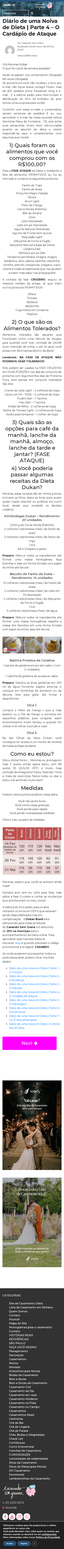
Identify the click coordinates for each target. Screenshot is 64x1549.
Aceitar (9, 1543)
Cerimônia (16, 1418)
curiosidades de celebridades (28, 1458)
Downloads (16, 1474)
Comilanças (17, 1442)
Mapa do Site (18, 1323)
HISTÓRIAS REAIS (21, 1335)
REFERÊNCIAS (19, 1339)
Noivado (14, 1367)
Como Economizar (21, 1446)
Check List (16, 1438)
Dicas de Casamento (23, 1462)
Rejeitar (24, 1543)
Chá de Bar (16, 1422)
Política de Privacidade (48, 1537)
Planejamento (18, 1351)
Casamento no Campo (24, 1407)
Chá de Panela (18, 1430)
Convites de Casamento (25, 1450)
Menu (7, 5)
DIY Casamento (19, 1470)
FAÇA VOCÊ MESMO (23, 1347)
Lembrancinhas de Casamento (29, 1478)
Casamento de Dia (21, 1391)
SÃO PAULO (17, 1343)
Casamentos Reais (21, 1414)
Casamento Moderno (23, 1399)
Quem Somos (18, 1311)
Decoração (16, 1355)
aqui (18, 943)
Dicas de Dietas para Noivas (27, 1466)
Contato (14, 1315)
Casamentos (17, 1359)
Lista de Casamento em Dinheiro (31, 1307)
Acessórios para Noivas (24, 1371)
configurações (49, 1534)
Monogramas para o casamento (30, 1327)
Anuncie (14, 1319)
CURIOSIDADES (19, 1454)
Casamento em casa (23, 1395)
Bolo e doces (17, 1379)
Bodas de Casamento (23, 1375)
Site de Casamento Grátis (26, 1303)
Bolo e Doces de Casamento (28, 1383)
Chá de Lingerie (19, 1426)
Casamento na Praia (22, 1403)
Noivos (13, 1363)
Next (27, 1043)
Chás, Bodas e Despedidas (27, 1434)
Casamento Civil (20, 1387)
